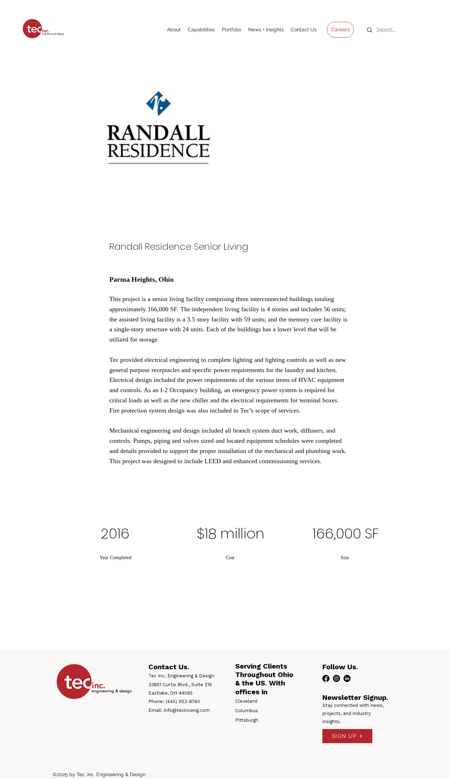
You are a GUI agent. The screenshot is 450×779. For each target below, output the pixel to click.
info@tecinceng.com (187, 710)
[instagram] (336, 678)
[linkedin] (347, 678)
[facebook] (325, 678)
